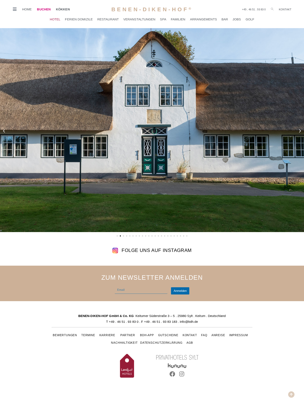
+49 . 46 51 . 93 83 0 (254, 9)
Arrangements (203, 19)
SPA (163, 19)
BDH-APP (147, 335)
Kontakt (285, 9)
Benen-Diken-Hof (152, 9)
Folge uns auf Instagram (156, 250)
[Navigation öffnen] (15, 9)
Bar (224, 19)
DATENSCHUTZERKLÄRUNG (161, 342)
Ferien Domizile (79, 19)
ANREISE (218, 335)
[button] (4, 131)
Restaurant (108, 19)
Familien (178, 19)
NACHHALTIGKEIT (124, 342)
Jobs (237, 19)
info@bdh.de (189, 321)
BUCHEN (44, 9)
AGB (189, 342)
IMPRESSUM (238, 335)
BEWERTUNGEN (65, 335)
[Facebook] (172, 374)
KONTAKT (190, 335)
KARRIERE (107, 335)
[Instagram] (182, 374)
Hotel (55, 19)
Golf (250, 19)
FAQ (204, 335)
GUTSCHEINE (168, 335)
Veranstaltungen (139, 19)
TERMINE (88, 335)
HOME (27, 9)
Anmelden (180, 291)
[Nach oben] (291, 394)
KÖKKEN (63, 9)
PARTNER (128, 335)
